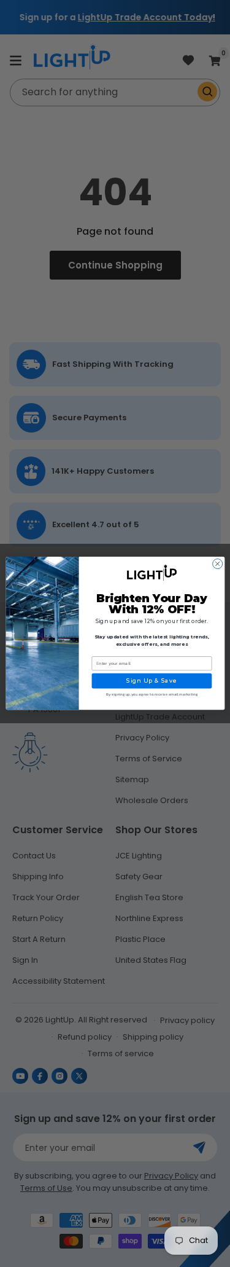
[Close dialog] (217, 564)
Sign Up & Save (151, 681)
